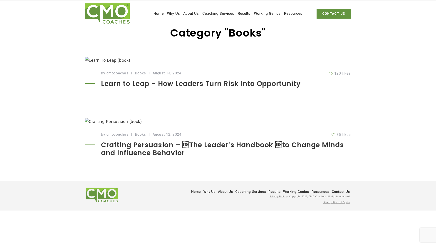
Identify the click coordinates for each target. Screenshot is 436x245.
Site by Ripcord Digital (336, 202)
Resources (293, 13)
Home (159, 13)
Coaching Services (218, 13)
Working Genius (267, 13)
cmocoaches (117, 73)
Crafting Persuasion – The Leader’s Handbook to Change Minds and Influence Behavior (222, 149)
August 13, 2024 (167, 73)
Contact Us (341, 192)
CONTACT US (333, 13)
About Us (191, 13)
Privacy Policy (278, 196)
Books (140, 73)
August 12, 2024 (167, 134)
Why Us (173, 13)
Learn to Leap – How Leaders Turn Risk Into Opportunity (201, 83)
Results (244, 13)
